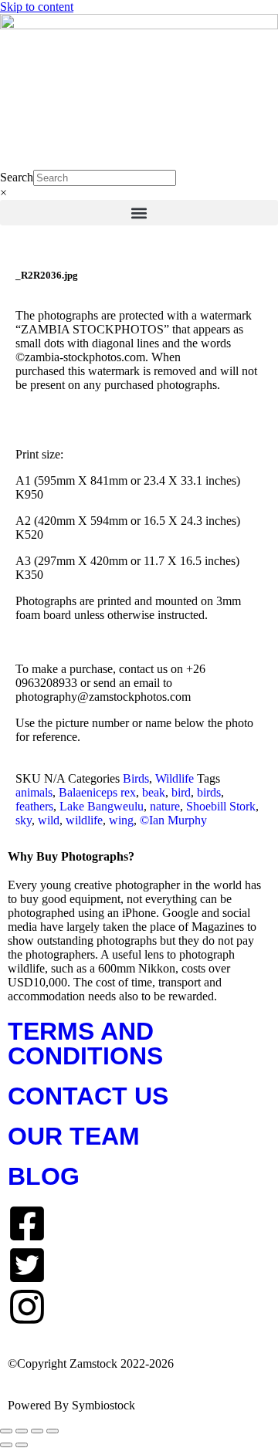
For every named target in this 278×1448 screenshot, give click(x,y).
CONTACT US (88, 1096)
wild (48, 820)
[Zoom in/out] (6, 1431)
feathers (34, 806)
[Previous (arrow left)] (6, 1445)
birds (209, 792)
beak (153, 792)
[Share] (37, 1431)
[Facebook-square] (27, 1223)
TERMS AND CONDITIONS (85, 1043)
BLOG (44, 1176)
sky (23, 820)
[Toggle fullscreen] (21, 1431)
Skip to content (36, 6)
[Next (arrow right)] (21, 1445)
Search (16, 177)
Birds (136, 778)
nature (165, 806)
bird (181, 792)
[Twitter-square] (27, 1265)
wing (121, 820)
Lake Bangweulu (101, 806)
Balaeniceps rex (97, 792)
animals (34, 792)
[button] (139, 212)
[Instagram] (27, 1306)
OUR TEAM (74, 1136)
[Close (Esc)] (52, 1431)
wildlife (84, 820)
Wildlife (174, 778)
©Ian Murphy (173, 820)
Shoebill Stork (221, 806)
